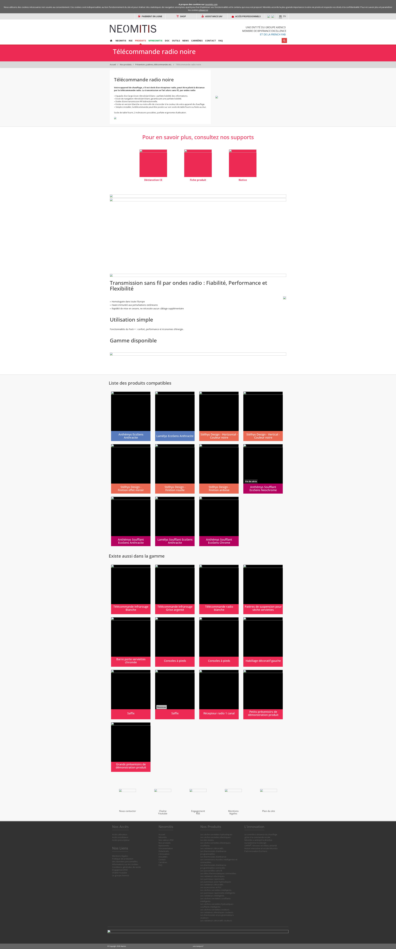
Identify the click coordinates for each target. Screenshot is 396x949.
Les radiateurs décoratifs (211, 848)
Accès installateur (120, 837)
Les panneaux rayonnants (212, 879)
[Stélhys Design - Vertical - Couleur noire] (263, 416)
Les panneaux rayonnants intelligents (217, 893)
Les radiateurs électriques (212, 876)
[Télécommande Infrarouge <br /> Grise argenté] (175, 589)
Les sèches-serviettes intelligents (215, 890)
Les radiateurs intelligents (212, 895)
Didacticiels (164, 851)
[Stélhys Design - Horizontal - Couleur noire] (219, 416)
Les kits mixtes (207, 840)
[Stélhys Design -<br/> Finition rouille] (175, 469)
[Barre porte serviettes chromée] (131, 642)
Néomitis (163, 837)
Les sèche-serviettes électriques (215, 837)
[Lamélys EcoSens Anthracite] (175, 416)
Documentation (166, 848)
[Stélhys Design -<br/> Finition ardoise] (219, 469)
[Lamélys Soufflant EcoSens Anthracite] (175, 521)
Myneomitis (155, 40)
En (284, 16)
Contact (210, 40)
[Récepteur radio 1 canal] (219, 694)
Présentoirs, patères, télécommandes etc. (153, 64)
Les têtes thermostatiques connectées (218, 873)
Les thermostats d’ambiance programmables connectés (213, 866)
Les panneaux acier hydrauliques (215, 882)
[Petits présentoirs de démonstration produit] (263, 694)
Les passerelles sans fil (211, 870)
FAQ (220, 40)
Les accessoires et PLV (210, 887)
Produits (140, 40)
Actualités (163, 856)
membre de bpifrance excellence (264, 31)
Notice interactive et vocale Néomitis (261, 848)
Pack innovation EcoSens (255, 851)
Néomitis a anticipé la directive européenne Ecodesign (258, 841)
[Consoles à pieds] (175, 642)
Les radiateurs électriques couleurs (216, 912)
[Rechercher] (284, 40)
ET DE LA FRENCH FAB (273, 34)
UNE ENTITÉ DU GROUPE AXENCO (266, 27)
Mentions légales (120, 856)
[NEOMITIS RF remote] (153, 163)
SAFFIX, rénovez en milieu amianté (260, 845)
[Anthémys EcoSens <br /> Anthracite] (131, 416)
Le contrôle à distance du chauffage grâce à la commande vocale (260, 836)
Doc (167, 40)
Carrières (197, 40)
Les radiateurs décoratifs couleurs (216, 920)
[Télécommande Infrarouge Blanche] (131, 589)
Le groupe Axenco (120, 875)
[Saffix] (131, 694)
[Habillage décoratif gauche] (263, 642)
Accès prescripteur (121, 840)
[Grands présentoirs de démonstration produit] (131, 747)
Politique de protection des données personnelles (125, 860)
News (185, 40)
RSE (131, 40)
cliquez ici (203, 10)
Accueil (113, 64)
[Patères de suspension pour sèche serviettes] (263, 589)
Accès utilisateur (119, 834)
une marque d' (198, 946)
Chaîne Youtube (119, 872)
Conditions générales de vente (126, 867)
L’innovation (164, 854)
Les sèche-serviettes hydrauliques (216, 834)
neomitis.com (211, 4)
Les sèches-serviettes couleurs (214, 909)
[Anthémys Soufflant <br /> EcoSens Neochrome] (263, 469)
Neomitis (121, 40)
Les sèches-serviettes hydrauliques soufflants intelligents (216, 905)
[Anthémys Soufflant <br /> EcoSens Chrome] (219, 521)
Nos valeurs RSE (166, 840)
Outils (176, 40)
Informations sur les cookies (125, 864)
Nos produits (125, 64)
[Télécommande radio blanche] (219, 589)
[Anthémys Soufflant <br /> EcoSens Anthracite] (131, 521)
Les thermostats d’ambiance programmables (213, 852)
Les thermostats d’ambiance (213, 856)
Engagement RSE (120, 870)
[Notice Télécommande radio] (243, 163)
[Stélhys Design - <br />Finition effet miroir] (131, 469)
